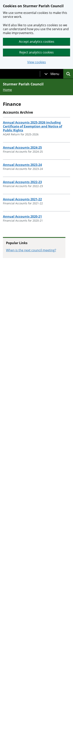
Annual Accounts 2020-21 (22, 216)
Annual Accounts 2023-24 (22, 165)
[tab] (52, 74)
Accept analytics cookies (36, 41)
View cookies (36, 62)
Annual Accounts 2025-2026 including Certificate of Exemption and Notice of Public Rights (32, 126)
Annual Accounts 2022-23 (22, 182)
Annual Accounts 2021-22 (22, 199)
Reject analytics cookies (36, 52)
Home (7, 90)
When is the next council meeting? (31, 250)
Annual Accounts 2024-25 (22, 147)
